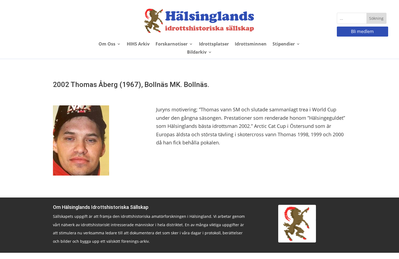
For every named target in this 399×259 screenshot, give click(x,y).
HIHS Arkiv (138, 44)
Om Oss (107, 44)
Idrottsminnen (251, 44)
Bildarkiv (197, 52)
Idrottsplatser (214, 44)
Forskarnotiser (172, 44)
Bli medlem (362, 31)
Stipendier (284, 44)
